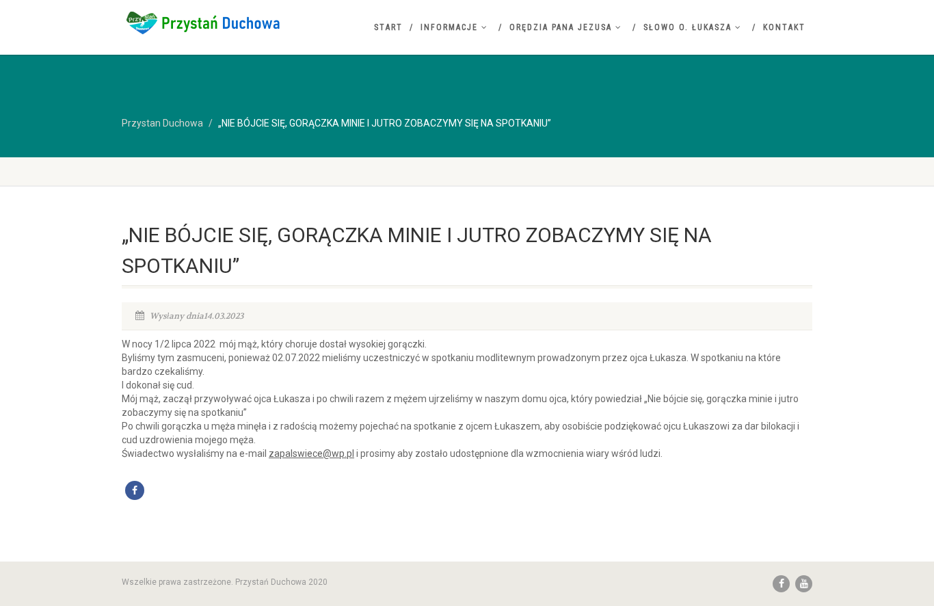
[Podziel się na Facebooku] (134, 490)
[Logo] (230, 22)
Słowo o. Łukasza (687, 27)
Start (388, 27)
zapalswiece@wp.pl (311, 453)
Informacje (449, 27)
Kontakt (784, 27)
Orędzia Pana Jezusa (560, 27)
